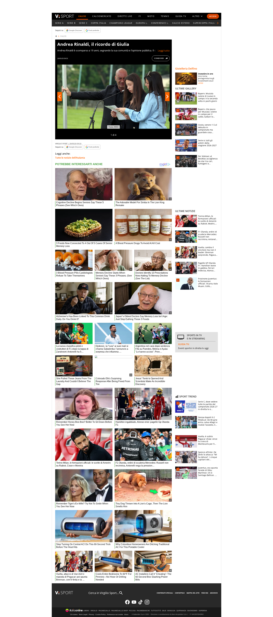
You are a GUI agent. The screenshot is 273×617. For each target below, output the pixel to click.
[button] (217, 23)
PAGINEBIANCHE (143, 610)
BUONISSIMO (192, 610)
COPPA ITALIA (98, 23)
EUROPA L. (142, 23)
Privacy (91, 614)
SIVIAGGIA (171, 610)
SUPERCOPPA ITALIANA (206, 23)
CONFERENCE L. (160, 23)
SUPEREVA (203, 610)
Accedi (213, 16)
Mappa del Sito (193, 593)
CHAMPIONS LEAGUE (120, 23)
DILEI (164, 610)
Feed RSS (204, 593)
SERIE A (59, 23)
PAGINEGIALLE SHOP (119, 610)
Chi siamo (74, 614)
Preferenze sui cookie (115, 614)
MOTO (150, 16)
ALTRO (196, 16)
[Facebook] (127, 603)
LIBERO (86, 610)
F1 (140, 16)
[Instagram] (147, 603)
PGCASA (132, 610)
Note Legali (83, 614)
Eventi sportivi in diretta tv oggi (193, 348)
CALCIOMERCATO (101, 16)
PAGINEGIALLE (104, 610)
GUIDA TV (180, 16)
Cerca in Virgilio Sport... (103, 593)
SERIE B (71, 23)
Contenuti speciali (165, 593)
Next (167, 96)
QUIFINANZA (181, 610)
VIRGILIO (93, 610)
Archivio (214, 593)
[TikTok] (140, 603)
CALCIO (82, 16)
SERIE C (83, 23)
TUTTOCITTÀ (156, 610)
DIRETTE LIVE (125, 16)
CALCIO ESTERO (181, 23)
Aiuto (126, 614)
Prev (59, 96)
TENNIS (165, 16)
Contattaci (180, 593)
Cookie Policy (100, 614)
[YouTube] (134, 603)
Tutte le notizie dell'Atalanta (70, 157)
